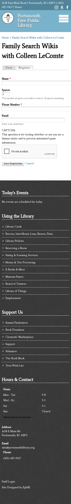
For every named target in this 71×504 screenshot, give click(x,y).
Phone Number (12, 104)
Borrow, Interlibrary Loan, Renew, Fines (29, 233)
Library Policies (14, 240)
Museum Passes (14, 276)
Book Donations (14, 329)
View (9, 67)
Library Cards (13, 226)
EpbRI (26, 487)
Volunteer (11, 351)
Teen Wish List (14, 365)
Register (26, 67)
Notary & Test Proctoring (20, 262)
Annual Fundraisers (16, 322)
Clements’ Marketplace (19, 337)
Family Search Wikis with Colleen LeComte (38, 37)
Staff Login (8, 481)
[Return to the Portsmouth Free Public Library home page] (8, 25)
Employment (13, 298)
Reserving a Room (16, 248)
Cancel (29, 163)
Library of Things (15, 291)
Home (5, 37)
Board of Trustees (15, 283)
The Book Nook (14, 358)
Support (10, 344)
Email (5, 115)
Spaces (6, 90)
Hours (18, 7)
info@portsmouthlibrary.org (18, 447)
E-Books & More (15, 269)
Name (6, 78)
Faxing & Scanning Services (21, 255)
